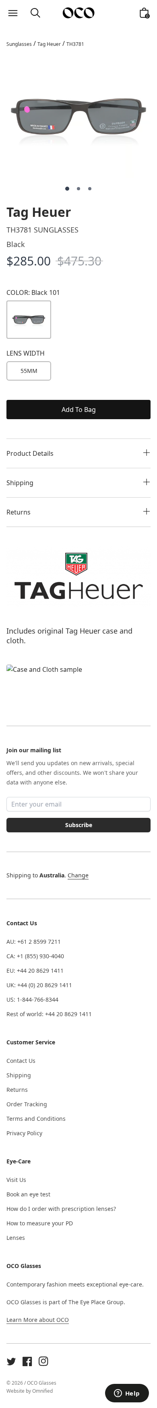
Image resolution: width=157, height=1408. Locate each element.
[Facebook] (27, 1361)
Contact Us (20, 1060)
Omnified (42, 1390)
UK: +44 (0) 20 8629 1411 (39, 985)
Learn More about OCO (37, 1320)
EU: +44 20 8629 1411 (35, 970)
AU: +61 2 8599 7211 (33, 941)
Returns (17, 1089)
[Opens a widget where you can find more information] (127, 1394)
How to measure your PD (39, 1223)
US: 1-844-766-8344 (32, 999)
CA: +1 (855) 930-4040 (35, 956)
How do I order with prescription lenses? (61, 1208)
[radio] (28, 371)
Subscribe (78, 825)
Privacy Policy (24, 1133)
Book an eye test (28, 1194)
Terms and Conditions (36, 1118)
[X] (11, 1361)
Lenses (15, 1237)
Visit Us (16, 1180)
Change (78, 875)
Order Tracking (26, 1104)
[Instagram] (43, 1361)
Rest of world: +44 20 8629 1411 (49, 1014)
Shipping (18, 1075)
